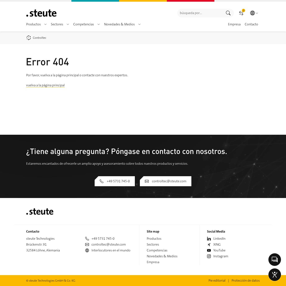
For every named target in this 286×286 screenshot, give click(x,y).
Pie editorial (217, 280)
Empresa (153, 262)
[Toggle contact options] (274, 259)
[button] (45, 24)
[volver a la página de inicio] (41, 13)
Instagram (220, 256)
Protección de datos (246, 280)
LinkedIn (219, 238)
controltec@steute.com (169, 181)
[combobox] (200, 13)
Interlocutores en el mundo (110, 250)
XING (217, 244)
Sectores (153, 244)
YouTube (219, 250)
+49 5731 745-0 (118, 181)
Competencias (157, 250)
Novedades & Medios (162, 256)
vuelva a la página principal (45, 85)
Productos (154, 238)
